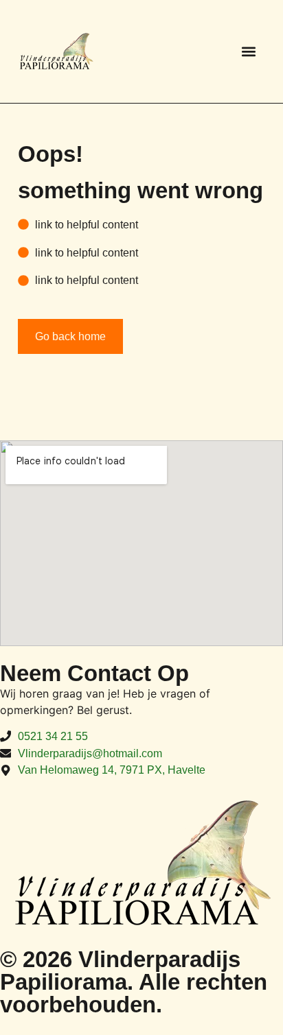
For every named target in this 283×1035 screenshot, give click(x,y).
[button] (248, 51)
